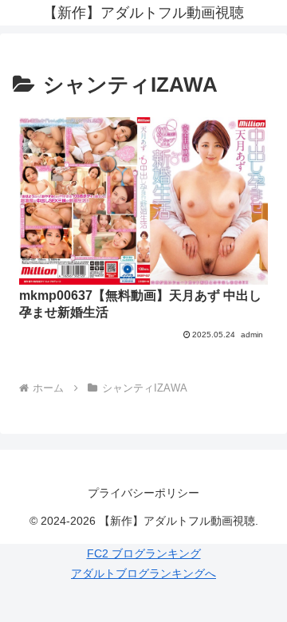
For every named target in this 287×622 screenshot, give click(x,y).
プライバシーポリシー (143, 492)
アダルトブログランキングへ (143, 573)
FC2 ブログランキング (144, 553)
